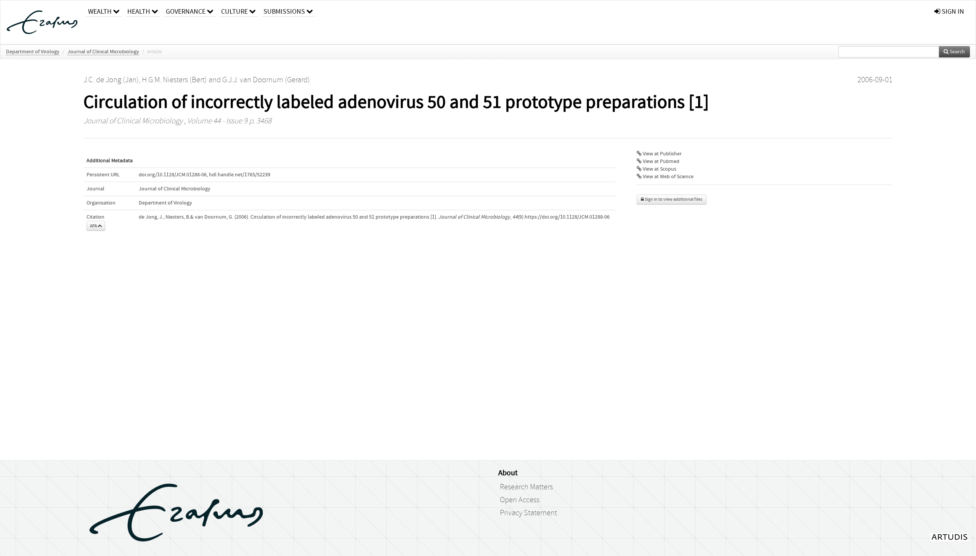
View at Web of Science (667, 177)
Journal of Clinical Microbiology (103, 52)
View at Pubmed (660, 161)
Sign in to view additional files (673, 199)
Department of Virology (32, 52)
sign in (952, 12)
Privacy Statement (528, 513)
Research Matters (526, 487)
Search (957, 52)
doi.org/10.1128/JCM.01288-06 (173, 175)
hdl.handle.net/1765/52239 (239, 175)
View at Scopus (659, 169)
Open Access (519, 500)
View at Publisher (662, 154)
